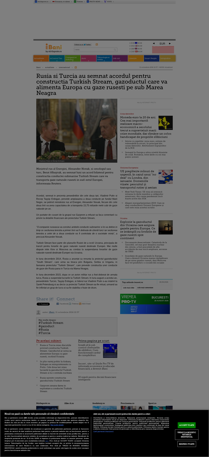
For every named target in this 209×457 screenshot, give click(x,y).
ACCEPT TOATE (186, 425)
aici (46, 441)
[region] (104, 433)
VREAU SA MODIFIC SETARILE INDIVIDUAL (186, 434)
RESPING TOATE (186, 444)
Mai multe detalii (57, 425)
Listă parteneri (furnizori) (103, 431)
